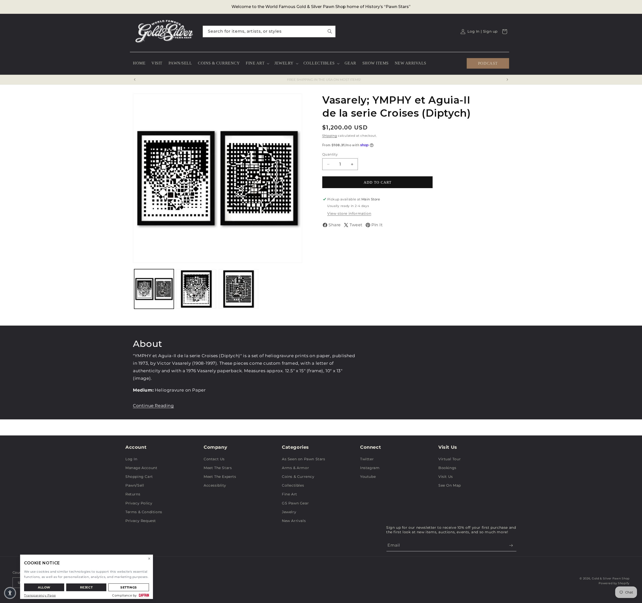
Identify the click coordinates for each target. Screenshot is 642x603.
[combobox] (269, 31)
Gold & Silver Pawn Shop (610, 578)
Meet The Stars (218, 468)
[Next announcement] (507, 79)
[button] (257, 63)
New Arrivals (294, 520)
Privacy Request (140, 520)
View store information (349, 213)
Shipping (329, 135)
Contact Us (214, 459)
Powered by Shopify (614, 583)
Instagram (369, 468)
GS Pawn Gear (295, 503)
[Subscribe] (510, 545)
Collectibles (293, 485)
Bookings (447, 468)
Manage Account (141, 468)
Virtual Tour (449, 459)
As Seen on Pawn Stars (303, 459)
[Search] (329, 31)
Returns (132, 494)
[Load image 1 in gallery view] (154, 289)
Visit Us (445, 476)
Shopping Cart (139, 476)
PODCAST (488, 63)
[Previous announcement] (134, 79)
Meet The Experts (220, 476)
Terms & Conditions (143, 512)
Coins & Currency (298, 476)
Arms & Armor (295, 468)
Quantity (330, 154)
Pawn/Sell (134, 485)
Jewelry (289, 512)
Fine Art (289, 494)
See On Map (449, 485)
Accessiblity (215, 485)
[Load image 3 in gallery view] (238, 289)
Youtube (368, 476)
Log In (131, 459)
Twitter (367, 459)
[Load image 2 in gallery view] (196, 289)
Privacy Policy (138, 503)
